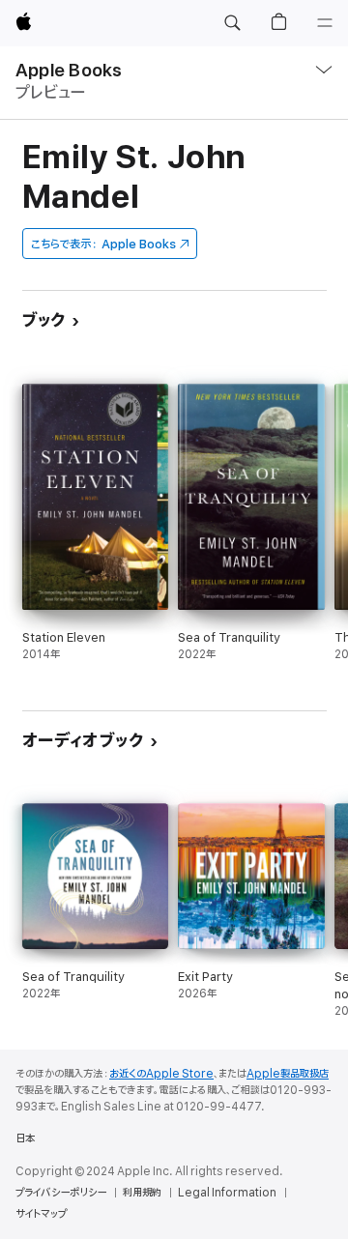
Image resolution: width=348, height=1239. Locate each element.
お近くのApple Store (161, 1074)
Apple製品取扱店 (287, 1074)
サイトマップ (41, 1214)
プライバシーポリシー (60, 1192)
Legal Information (227, 1192)
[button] (232, 23)
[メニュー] (325, 23)
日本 (25, 1138)
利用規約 (142, 1192)
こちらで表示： (103, 244)
